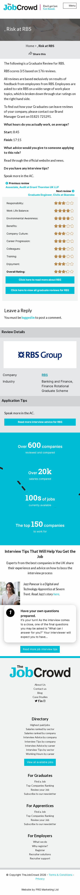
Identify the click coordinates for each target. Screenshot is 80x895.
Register (40, 850)
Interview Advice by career (40, 745)
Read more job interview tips (40, 649)
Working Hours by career (40, 753)
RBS (45, 375)
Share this (39, 54)
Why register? (40, 846)
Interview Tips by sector (40, 749)
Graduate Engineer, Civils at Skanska (51, 194)
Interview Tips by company (40, 741)
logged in (28, 317)
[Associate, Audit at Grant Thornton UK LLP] (7, 183)
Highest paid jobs (40, 724)
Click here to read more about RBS (40, 279)
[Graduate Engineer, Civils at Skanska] (73, 191)
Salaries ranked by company (40, 733)
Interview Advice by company (40, 737)
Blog (40, 692)
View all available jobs (40, 762)
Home (30, 46)
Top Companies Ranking (40, 785)
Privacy (40, 878)
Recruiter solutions (40, 854)
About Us (40, 684)
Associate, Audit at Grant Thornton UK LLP (32, 187)
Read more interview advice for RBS (40, 421)
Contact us (40, 688)
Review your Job (40, 789)
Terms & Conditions (60, 874)
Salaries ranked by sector (40, 729)
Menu (72, 5)
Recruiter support (40, 858)
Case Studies (40, 696)
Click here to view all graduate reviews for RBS (40, 290)
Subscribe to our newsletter (40, 793)
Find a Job (40, 781)
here (56, 594)
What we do (40, 841)
